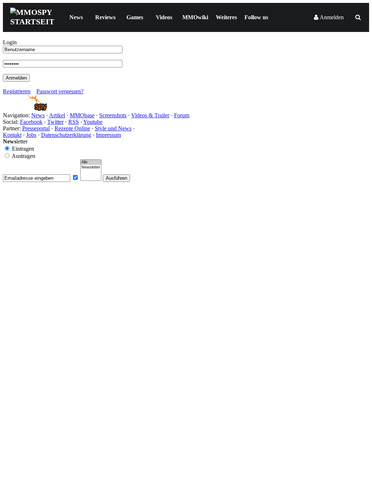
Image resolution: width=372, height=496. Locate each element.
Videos (164, 17)
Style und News (113, 128)
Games (134, 17)
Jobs (31, 135)
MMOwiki (195, 17)
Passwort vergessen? (60, 91)
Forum (181, 115)
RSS (73, 122)
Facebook (31, 122)
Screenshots (112, 115)
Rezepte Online (72, 128)
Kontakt (12, 135)
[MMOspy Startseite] (25, 109)
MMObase (82, 115)
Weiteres (226, 17)
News (76, 17)
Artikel (57, 115)
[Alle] (91, 162)
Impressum (108, 135)
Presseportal (36, 128)
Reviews (105, 17)
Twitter (55, 122)
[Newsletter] (91, 167)
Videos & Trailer (150, 115)
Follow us (256, 17)
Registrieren (17, 91)
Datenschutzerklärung (66, 135)
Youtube (92, 122)
